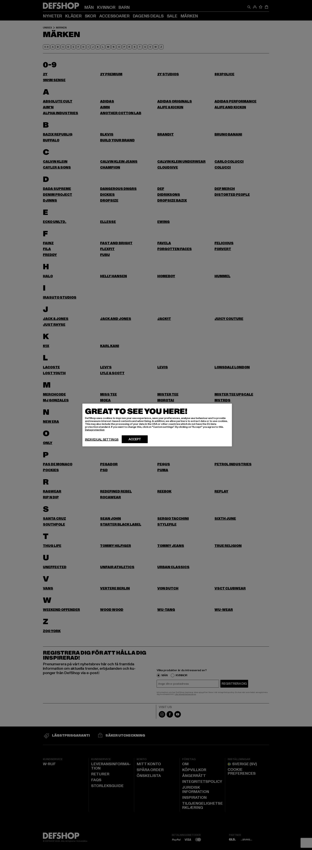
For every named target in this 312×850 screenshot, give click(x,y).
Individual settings (101, 440)
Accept (135, 439)
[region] (157, 425)
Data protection (94, 430)
